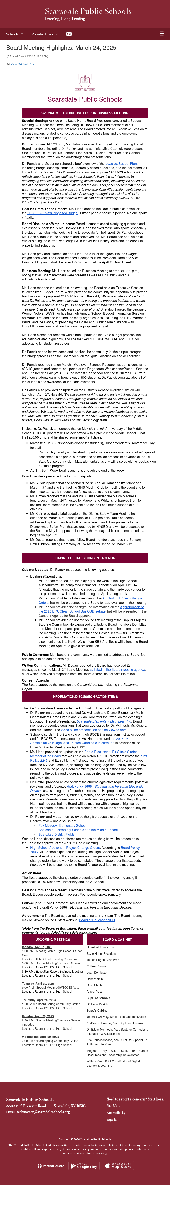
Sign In (112, 1119)
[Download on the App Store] (118, 1165)
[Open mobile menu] (161, 34)
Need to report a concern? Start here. (135, 1099)
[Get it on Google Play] (84, 1165)
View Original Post (23, 64)
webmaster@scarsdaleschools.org (43, 1111)
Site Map (113, 1105)
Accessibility (116, 1112)
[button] (14, 34)
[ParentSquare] (50, 1166)
